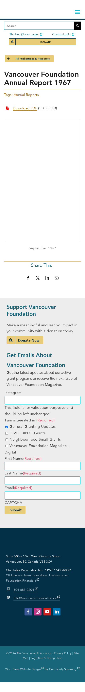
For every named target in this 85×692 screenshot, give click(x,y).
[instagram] (38, 611)
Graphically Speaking (63, 669)
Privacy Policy (62, 653)
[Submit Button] (77, 26)
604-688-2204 (24, 590)
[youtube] (47, 611)
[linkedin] (56, 611)
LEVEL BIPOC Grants (27, 433)
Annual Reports (26, 95)
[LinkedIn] (47, 278)
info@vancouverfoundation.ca (35, 598)
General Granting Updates (32, 426)
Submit (16, 510)
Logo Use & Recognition (46, 658)
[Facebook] (28, 278)
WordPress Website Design (23, 669)
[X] (38, 278)
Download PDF (25, 108)
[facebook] (28, 611)
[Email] (56, 278)
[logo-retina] (29, 6)
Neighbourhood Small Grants (35, 439)
